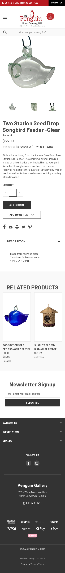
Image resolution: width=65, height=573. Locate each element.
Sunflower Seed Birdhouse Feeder (45, 347)
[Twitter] (23, 227)
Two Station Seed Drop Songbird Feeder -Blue (16, 349)
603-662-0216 (34, 503)
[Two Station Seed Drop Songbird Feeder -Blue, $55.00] (16, 317)
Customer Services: (21, 3)
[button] (43, 146)
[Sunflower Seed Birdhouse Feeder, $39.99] (48, 317)
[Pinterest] (30, 227)
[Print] (17, 227)
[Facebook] (4, 227)
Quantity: (8, 185)
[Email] (10, 227)
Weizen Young (37, 564)
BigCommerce (38, 558)
